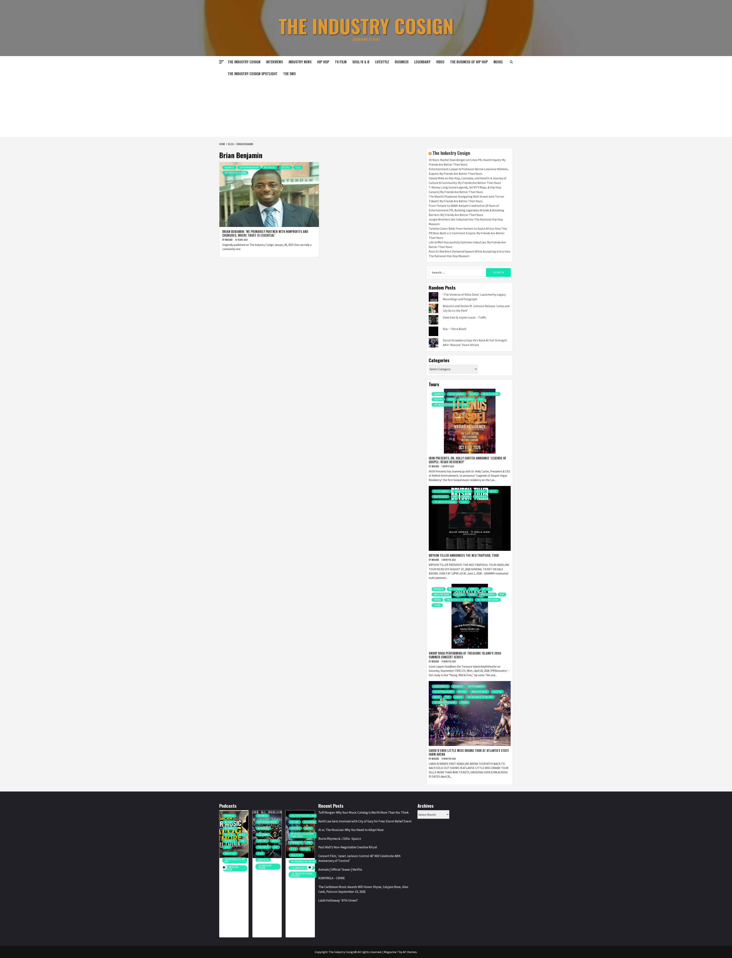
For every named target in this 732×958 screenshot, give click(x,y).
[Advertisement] (366, 108)
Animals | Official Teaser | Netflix (340, 869)
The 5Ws (289, 73)
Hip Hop (323, 61)
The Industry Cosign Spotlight (253, 73)
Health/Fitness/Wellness (270, 815)
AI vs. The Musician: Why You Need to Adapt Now (351, 830)
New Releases (467, 399)
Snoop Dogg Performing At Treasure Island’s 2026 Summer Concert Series (465, 655)
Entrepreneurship (249, 167)
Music (451, 399)
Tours (464, 404)
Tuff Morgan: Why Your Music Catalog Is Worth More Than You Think (363, 812)
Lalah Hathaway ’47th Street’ (338, 900)
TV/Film (341, 61)
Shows (466, 496)
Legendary (422, 61)
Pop (481, 399)
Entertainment (456, 394)
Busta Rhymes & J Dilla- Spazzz (339, 839)
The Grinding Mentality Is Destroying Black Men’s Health (266, 883)
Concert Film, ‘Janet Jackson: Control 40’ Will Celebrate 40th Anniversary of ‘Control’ (359, 858)
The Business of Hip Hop (469, 61)
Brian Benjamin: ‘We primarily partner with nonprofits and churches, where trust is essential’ (265, 233)
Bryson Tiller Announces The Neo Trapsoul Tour (464, 555)
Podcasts (230, 847)
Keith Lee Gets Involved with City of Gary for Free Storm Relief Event (365, 821)
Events (473, 589)
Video (440, 61)
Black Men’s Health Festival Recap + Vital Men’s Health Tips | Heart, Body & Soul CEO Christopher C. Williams (302, 893)
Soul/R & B (360, 61)
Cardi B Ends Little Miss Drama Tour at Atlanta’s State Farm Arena (469, 752)
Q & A (297, 167)
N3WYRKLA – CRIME (331, 878)
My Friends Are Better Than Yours (269, 835)
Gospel (473, 394)
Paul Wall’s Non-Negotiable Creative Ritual (347, 847)
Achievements (441, 686)
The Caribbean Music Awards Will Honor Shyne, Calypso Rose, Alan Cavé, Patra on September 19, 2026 (363, 889)
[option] (233, 875)
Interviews (274, 61)
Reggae (271, 848)
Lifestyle (382, 61)
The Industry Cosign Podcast (268, 874)
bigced (229, 239)
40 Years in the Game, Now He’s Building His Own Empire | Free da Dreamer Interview (233, 885)
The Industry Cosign (366, 26)
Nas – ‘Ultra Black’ (455, 329)
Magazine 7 (391, 952)
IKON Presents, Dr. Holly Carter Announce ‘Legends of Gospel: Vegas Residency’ (467, 460)
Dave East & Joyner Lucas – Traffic (464, 317)
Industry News (300, 61)
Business (402, 61)
